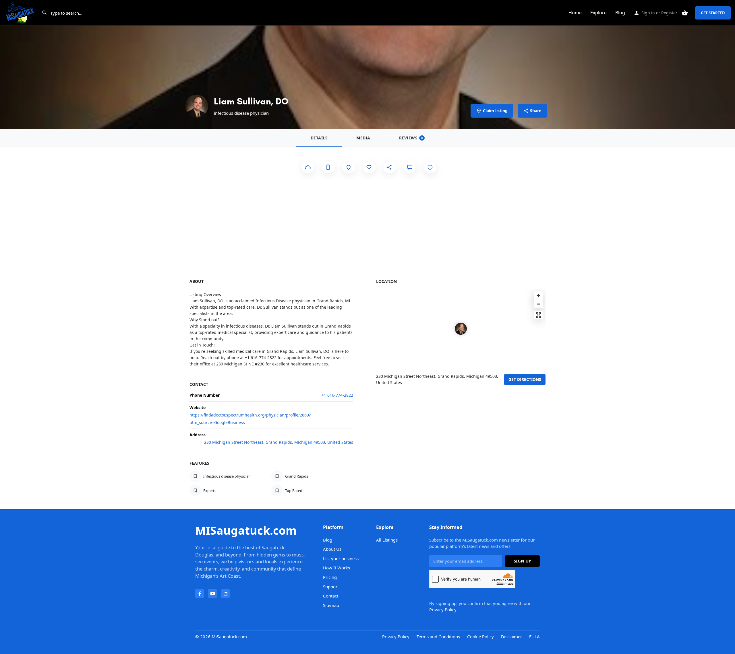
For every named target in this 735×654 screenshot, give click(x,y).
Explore (598, 12)
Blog (620, 12)
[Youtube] (212, 593)
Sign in (648, 12)
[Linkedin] (225, 593)
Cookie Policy (480, 636)
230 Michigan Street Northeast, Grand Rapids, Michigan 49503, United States (278, 442)
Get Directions (524, 379)
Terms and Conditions (438, 636)
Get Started (713, 12)
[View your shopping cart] (685, 13)
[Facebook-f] (199, 593)
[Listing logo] (196, 106)
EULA (534, 636)
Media (363, 138)
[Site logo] (20, 12)
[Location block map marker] (461, 329)
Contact (330, 596)
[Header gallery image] (367, 64)
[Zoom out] (538, 304)
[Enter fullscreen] (538, 315)
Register (669, 12)
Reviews (411, 138)
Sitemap (331, 605)
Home (575, 12)
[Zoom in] (538, 295)
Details (319, 138)
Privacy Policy (442, 609)
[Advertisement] (367, 222)
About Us (332, 549)
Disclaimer (511, 636)
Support (331, 586)
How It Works (336, 568)
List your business (341, 558)
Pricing (330, 577)
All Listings (387, 540)
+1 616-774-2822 (337, 395)
